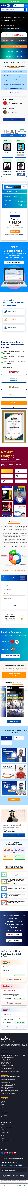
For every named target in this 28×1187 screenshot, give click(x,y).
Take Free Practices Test (13, 262)
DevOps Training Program (6, 1059)
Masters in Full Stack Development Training (9, 1090)
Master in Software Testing (6, 1082)
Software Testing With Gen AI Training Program (10, 1071)
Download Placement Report (14, 835)
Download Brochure (5, 1137)
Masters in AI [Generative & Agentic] (8, 1084)
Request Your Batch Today (14, 675)
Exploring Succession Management (13, 76)
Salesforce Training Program (6, 1062)
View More (13, 799)
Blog (2, 1107)
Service (2, 1124)
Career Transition (8, 471)
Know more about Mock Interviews (14, 570)
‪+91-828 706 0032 (10, 616)
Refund (2, 1138)
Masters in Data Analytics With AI (7, 1087)
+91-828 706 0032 (10, 620)
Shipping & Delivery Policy (6, 1140)
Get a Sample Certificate (14, 407)
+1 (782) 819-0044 (7, 998)
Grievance (3, 1116)
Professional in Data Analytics (6, 1091)
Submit (14, 605)
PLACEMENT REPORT (14, 46)
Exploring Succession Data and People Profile (14, 84)
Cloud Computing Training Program (7, 1057)
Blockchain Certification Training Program (9, 1068)
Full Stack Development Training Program (9, 1066)
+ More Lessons (14, 92)
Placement (3, 1126)
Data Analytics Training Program (7, 1065)
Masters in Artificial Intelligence (7, 1085)
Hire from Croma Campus (6, 1133)
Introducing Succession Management (14, 71)
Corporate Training (4, 1130)
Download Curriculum (15, 119)
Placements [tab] (19, 737)
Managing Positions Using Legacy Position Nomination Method (14, 88)
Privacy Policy (4, 1113)
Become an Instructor (5, 1132)
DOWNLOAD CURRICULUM (14, 51)
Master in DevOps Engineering (7, 1080)
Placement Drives (22, 476)
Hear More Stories (14, 721)
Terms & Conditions (5, 1112)
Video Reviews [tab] (6, 737)
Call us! (7, 1185)
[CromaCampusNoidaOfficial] (2, 1152)
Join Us (2, 1135)
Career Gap (22, 471)
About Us (3, 1101)
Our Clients (3, 1129)
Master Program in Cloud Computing (8, 1079)
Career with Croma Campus (6, 1127)
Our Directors (3, 1102)
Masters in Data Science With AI (7, 1088)
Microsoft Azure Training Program (7, 1060)
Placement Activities (8, 476)
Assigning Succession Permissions (13, 80)
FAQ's (2, 1110)
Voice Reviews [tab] (6, 743)
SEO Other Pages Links (8, 1170)
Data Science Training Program (7, 1063)
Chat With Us (21, 1185)
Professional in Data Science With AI (8, 1093)
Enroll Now (15, 231)
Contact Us (3, 1105)
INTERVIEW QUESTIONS (14, 56)
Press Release (4, 1115)
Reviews (2, 1104)
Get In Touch (14, 403)
